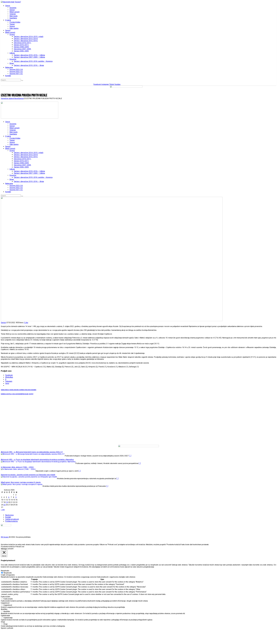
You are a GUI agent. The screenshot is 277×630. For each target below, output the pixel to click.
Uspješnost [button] (5, 603)
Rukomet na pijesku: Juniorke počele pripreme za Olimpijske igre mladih (28, 475)
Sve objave (9, 98)
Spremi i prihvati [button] (7, 628)
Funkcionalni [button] (5, 597)
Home (3, 98)
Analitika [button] (4, 609)
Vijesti (16, 98)
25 (5, 505)
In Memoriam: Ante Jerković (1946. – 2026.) (17, 467)
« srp (3, 510)
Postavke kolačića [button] (8, 547)
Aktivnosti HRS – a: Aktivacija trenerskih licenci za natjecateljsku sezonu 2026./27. (32, 452)
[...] (130, 456)
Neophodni (7, 573)
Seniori (21, 98)
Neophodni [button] (5, 571)
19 (7, 502)
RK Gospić (5, 537)
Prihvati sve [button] (19, 547)
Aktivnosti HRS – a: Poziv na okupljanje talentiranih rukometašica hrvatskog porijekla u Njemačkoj (37, 460)
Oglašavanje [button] (5, 616)
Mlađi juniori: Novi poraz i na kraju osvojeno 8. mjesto (21, 482)
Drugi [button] (3, 622)
